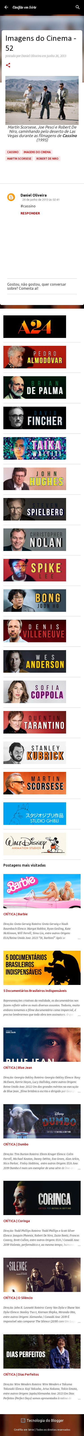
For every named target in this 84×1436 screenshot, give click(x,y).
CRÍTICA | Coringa (16, 1221)
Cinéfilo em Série (24, 7)
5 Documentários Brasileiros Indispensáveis (35, 991)
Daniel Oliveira (34, 195)
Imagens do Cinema (37, 152)
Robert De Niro (47, 158)
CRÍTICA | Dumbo (15, 1144)
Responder (30, 213)
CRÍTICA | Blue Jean (17, 1067)
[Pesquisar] (77, 7)
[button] (8, 65)
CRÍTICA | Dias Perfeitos (21, 1374)
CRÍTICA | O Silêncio (18, 1298)
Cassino (13, 152)
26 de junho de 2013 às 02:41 (41, 199)
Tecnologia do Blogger (45, 1420)
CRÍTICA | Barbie (15, 914)
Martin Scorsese (19, 158)
